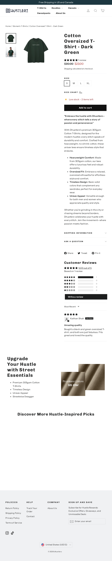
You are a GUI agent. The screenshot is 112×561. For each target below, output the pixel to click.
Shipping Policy (13, 513)
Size (67, 78)
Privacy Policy (12, 518)
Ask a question (73, 241)
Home (8, 26)
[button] (71, 60)
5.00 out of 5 (85, 268)
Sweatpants (43, 13)
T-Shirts (41, 8)
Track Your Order (31, 510)
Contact (30, 516)
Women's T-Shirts (20, 26)
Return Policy (12, 508)
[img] (71, 314)
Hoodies (56, 8)
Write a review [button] (75, 296)
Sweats (72, 8)
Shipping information (78, 233)
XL (88, 83)
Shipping (68, 69)
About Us (60, 13)
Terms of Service (13, 523)
